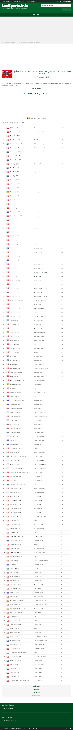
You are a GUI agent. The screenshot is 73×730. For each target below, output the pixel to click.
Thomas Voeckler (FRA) (15, 504)
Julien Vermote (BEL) (15, 524)
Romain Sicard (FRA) (15, 324)
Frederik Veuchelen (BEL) (16, 552)
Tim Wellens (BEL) (14, 276)
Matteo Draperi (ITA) (15, 604)
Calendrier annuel (19, 1)
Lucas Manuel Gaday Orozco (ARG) (18, 652)
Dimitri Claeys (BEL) (15, 308)
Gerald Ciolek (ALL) (14, 548)
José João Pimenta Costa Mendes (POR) (19, 680)
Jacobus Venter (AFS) (15, 568)
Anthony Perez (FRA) (15, 352)
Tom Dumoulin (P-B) (15, 212)
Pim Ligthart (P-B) (14, 420)
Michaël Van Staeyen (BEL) (16, 556)
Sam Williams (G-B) (14, 572)
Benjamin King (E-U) (15, 376)
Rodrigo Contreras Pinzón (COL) (18, 608)
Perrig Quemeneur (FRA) (16, 624)
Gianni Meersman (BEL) (15, 268)
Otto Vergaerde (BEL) (15, 368)
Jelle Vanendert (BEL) (15, 184)
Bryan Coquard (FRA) (15, 140)
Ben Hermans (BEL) (14, 224)
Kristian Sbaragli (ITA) (15, 576)
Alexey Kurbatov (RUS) (15, 592)
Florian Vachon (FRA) (15, 196)
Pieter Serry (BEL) (14, 264)
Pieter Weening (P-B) (15, 316)
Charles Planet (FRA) (15, 588)
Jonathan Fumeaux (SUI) (16, 284)
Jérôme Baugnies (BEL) (15, 240)
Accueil (6, 42)
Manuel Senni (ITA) (14, 596)
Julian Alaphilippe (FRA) (16, 156)
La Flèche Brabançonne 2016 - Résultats (30, 42)
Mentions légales (8, 708)
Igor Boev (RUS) (14, 564)
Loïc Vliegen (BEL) (14, 164)
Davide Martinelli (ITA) (15, 584)
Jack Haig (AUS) (14, 440)
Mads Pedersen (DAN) (15, 528)
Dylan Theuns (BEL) (15, 236)
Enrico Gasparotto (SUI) (15, 132)
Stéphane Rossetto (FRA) (16, 228)
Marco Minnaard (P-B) (15, 644)
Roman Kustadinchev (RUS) (16, 540)
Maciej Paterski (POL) (15, 220)
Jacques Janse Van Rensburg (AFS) (18, 456)
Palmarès (36, 693)
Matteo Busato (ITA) (15, 204)
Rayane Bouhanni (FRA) (15, 532)
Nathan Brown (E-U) (15, 348)
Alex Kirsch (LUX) (14, 436)
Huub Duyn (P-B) (14, 176)
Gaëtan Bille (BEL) (14, 452)
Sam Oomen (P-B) (14, 260)
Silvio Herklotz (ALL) (15, 480)
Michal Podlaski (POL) (15, 428)
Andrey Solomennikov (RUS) (17, 400)
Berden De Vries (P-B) (15, 412)
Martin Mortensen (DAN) (16, 372)
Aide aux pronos (7, 1)
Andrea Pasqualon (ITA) (15, 448)
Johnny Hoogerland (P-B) (16, 468)
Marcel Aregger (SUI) (15, 396)
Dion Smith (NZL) (14, 232)
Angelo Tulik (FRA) (14, 496)
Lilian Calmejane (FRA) (15, 512)
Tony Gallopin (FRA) (15, 136)
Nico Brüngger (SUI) (15, 620)
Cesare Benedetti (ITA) (15, 508)
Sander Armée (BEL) (15, 280)
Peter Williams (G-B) (15, 580)
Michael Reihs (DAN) (15, 460)
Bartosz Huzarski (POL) (15, 292)
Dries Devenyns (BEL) (15, 312)
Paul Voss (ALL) (14, 192)
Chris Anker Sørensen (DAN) (16, 300)
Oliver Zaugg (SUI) (14, 616)
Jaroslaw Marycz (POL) (15, 392)
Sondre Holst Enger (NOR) (16, 388)
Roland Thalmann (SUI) (15, 544)
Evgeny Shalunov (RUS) (15, 444)
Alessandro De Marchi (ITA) (16, 328)
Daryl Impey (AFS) (14, 340)
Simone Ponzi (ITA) (14, 200)
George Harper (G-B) (15, 360)
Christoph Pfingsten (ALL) (16, 476)
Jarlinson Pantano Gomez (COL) (18, 484)
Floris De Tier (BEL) (14, 172)
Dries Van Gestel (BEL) (15, 560)
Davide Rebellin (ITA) (15, 180)
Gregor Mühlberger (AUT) (16, 216)
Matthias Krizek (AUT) (15, 628)
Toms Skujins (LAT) (14, 492)
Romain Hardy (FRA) (15, 244)
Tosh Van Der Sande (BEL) (16, 304)
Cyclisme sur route (14, 42)
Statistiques (36, 686)
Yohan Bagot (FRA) (14, 188)
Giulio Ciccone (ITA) (15, 288)
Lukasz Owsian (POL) (15, 296)
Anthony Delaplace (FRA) (16, 256)
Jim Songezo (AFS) (14, 356)
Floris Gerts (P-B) (14, 320)
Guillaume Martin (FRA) (15, 488)
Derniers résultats (31, 1)
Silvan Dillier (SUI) (14, 208)
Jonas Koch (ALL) (14, 676)
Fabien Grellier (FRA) (15, 632)
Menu (37, 14)
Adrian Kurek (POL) (14, 636)
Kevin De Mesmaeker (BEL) (16, 612)
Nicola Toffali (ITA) (14, 520)
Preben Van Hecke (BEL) (16, 416)
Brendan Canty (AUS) (15, 640)
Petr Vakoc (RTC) (14, 127)
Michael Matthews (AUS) (16, 143)
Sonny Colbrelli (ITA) (15, 148)
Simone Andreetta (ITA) (15, 500)
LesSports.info (8, 6)
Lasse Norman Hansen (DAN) (17, 380)
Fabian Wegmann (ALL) (15, 332)
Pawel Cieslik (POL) (14, 672)
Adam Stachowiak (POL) (16, 408)
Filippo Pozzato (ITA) (15, 272)
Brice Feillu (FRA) (14, 516)
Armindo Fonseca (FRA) (16, 252)
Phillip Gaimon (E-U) (15, 648)
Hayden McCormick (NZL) (16, 660)
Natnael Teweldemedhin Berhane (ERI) (19, 472)
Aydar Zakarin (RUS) (15, 404)
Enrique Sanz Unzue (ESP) (16, 600)
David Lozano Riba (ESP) (16, 384)
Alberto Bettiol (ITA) (14, 336)
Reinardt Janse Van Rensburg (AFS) (18, 248)
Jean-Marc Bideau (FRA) (16, 656)
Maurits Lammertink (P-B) (16, 152)
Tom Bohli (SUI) (14, 664)
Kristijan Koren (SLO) (15, 432)
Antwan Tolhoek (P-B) (15, 464)
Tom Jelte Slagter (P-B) (15, 160)
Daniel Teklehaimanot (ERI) (16, 536)
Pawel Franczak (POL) (15, 668)
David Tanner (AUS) (14, 168)
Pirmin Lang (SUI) (14, 344)
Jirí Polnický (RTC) (14, 424)
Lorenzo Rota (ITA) (14, 364)
